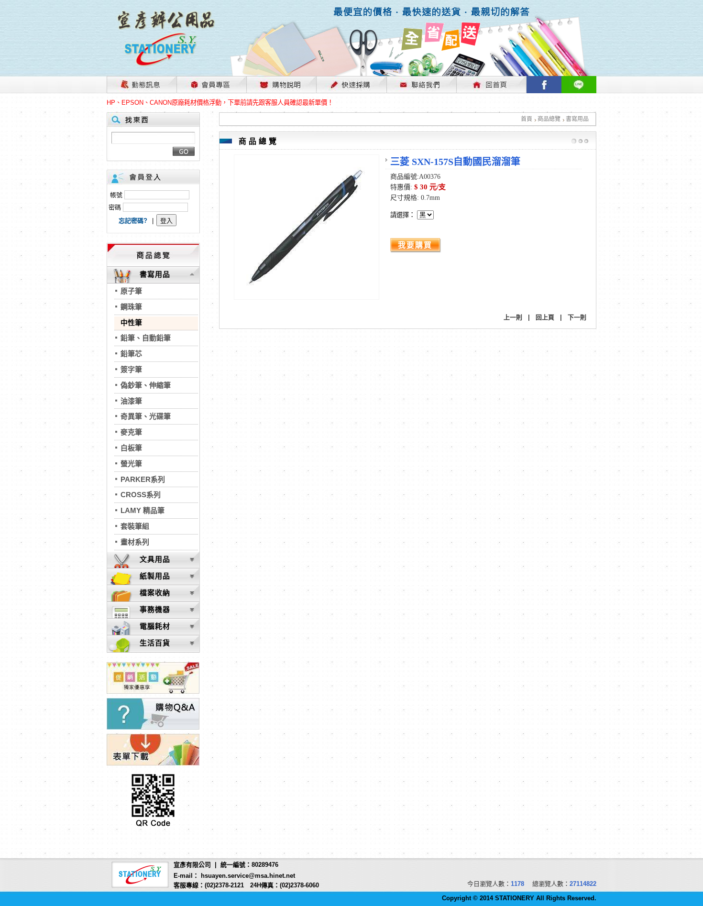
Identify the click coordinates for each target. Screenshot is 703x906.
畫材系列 (135, 542)
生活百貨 (155, 643)
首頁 (526, 119)
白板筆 (131, 448)
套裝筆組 (135, 526)
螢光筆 (131, 463)
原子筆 (131, 291)
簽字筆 (131, 369)
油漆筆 (131, 401)
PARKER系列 (143, 479)
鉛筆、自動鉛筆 (146, 338)
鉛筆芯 (131, 353)
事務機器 (155, 609)
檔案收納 (155, 593)
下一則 (577, 317)
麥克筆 (131, 432)
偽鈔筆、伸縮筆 (146, 385)
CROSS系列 (141, 495)
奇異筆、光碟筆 (146, 416)
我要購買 (415, 245)
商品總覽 (549, 119)
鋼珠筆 (131, 307)
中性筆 (131, 322)
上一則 (513, 317)
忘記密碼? (133, 220)
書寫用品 (577, 119)
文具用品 (155, 559)
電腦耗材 (155, 626)
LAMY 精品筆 (143, 510)
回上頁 (545, 317)
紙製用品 (155, 576)
